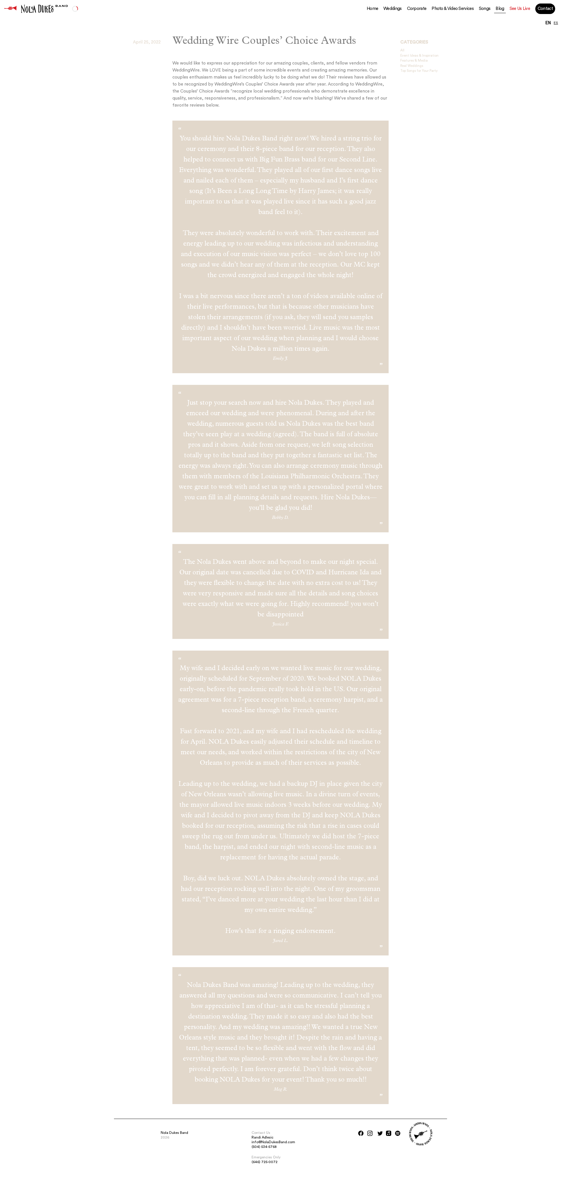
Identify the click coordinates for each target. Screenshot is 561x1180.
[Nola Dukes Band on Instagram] (370, 1133)
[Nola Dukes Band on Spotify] (397, 1133)
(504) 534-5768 (264, 1146)
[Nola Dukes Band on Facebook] (360, 1133)
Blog (500, 8)
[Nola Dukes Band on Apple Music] (388, 1133)
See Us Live (520, 8)
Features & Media (414, 60)
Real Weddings (411, 65)
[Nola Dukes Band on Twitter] (380, 1133)
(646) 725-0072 (265, 1162)
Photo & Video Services (453, 8)
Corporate (417, 8)
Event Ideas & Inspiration (419, 55)
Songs (485, 8)
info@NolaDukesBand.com (273, 1142)
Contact (545, 8)
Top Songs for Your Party (419, 70)
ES (556, 23)
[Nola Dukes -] (10, 9)
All (402, 50)
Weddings (392, 8)
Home (372, 8)
